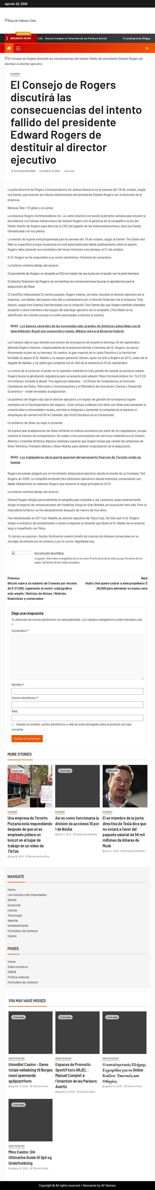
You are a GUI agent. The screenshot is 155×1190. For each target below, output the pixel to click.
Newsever (90, 1185)
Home (12, 890)
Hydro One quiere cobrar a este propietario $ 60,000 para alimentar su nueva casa (116, 583)
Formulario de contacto (23, 931)
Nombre (18, 684)
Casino (12, 936)
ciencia (12, 910)
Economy (15, 74)
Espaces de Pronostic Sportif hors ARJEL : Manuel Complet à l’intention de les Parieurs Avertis (76, 1075)
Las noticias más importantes (27, 895)
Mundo (12, 900)
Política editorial (18, 977)
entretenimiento (18, 925)
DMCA (12, 972)
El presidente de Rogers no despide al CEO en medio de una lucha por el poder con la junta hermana (73, 273)
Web (15, 711)
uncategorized (17, 1059)
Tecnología (15, 915)
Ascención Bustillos (25, 171)
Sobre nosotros (18, 967)
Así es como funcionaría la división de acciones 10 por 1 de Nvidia (77, 823)
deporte (13, 920)
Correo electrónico (25, 698)
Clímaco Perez (40, 1086)
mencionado (32, 294)
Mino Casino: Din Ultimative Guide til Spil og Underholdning (30, 1157)
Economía (14, 905)
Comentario (20, 631)
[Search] (147, 48)
